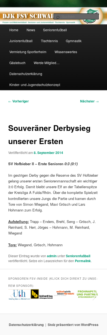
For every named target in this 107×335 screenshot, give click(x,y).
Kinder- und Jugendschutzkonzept (34, 84)
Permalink (83, 260)
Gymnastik (73, 40)
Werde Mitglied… (47, 62)
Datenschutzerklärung (25, 73)
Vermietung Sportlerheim (27, 51)
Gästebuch (17, 62)
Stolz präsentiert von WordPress (73, 324)
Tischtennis (49, 40)
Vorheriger (18, 101)
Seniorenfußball (55, 29)
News (31, 29)
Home (13, 29)
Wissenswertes (66, 51)
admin (52, 255)
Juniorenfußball (21, 40)
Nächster (89, 101)
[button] (12, 295)
